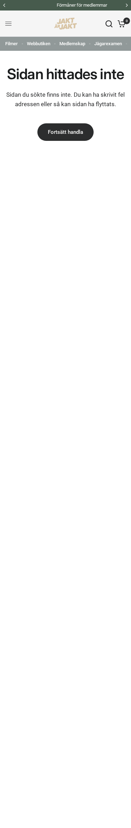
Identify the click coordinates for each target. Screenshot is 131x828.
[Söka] (109, 24)
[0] (120, 24)
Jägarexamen (108, 43)
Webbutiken (38, 43)
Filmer (11, 43)
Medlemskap (72, 43)
